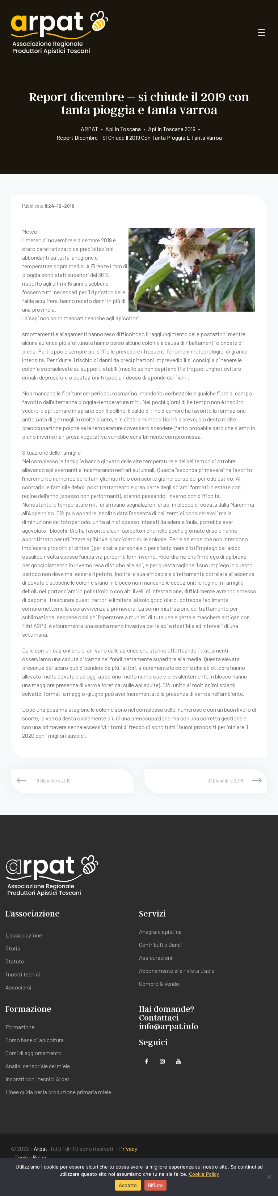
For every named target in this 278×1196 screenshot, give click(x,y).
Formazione (19, 1026)
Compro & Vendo (159, 983)
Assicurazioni (155, 957)
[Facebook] (146, 1061)
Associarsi (18, 987)
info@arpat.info (168, 1026)
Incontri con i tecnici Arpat (37, 1078)
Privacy (128, 1148)
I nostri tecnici (22, 974)
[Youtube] (178, 1061)
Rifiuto (155, 1185)
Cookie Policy (30, 1157)
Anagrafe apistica (160, 931)
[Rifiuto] (269, 1176)
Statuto (14, 961)
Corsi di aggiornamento (33, 1052)
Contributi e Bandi (160, 944)
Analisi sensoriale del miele (37, 1065)
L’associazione (23, 935)
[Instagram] (162, 1061)
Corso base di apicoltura (34, 1039)
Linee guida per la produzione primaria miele (58, 1091)
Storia (12, 948)
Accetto (128, 1185)
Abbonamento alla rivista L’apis (177, 970)
